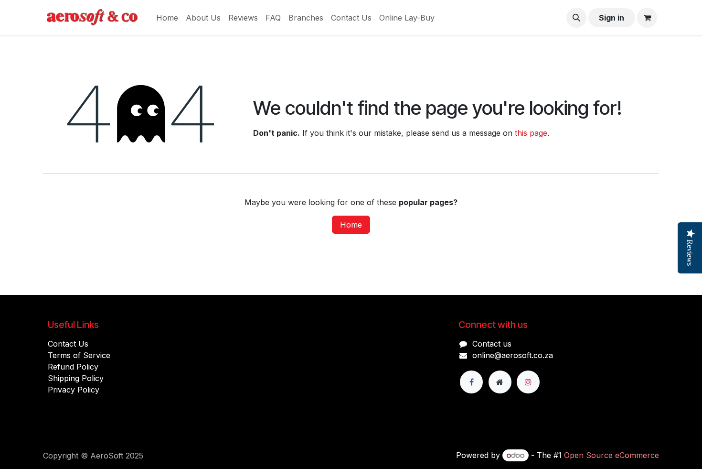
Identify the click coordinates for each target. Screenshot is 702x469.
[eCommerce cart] (647, 18)
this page (531, 133)
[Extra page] (500, 382)
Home (351, 224)
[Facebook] (471, 382)
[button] (576, 18)
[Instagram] (528, 382)
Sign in (611, 17)
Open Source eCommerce (611, 455)
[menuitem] (167, 17)
